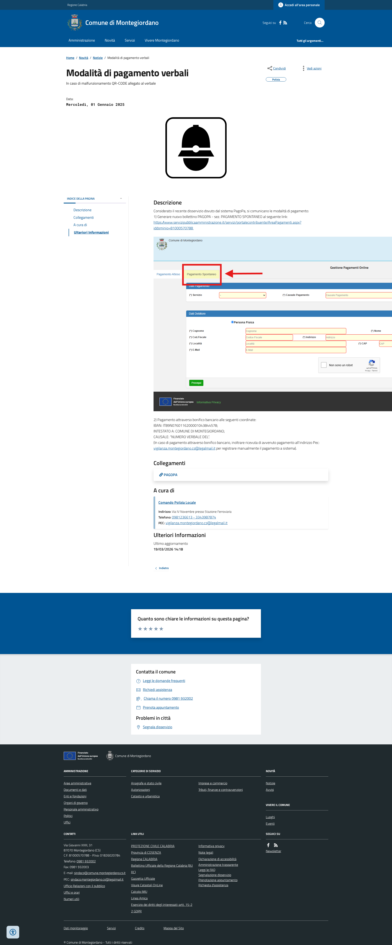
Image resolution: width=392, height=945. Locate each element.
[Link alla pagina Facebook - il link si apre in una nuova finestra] (280, 22)
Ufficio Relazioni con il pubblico (84, 885)
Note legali (205, 852)
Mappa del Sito (174, 928)
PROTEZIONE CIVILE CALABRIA (153, 845)
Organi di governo (76, 802)
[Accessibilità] (13, 932)
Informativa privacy (211, 845)
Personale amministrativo (81, 809)
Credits (139, 928)
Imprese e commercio (212, 783)
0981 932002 (86, 861)
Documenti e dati (75, 789)
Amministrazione (82, 40)
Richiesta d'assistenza (213, 885)
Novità (110, 40)
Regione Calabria (77, 5)
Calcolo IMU (139, 891)
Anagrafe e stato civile (146, 783)
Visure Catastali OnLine (147, 885)
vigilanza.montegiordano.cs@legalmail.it (184, 448)
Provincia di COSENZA (146, 852)
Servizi (130, 40)
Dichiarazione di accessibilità (217, 859)
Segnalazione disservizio (214, 874)
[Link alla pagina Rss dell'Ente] (275, 845)
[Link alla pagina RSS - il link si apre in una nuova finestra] (285, 22)
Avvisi (270, 789)
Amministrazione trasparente (218, 864)
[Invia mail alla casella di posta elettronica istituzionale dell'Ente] (100, 873)
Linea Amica (139, 898)
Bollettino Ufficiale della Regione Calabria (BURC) (162, 868)
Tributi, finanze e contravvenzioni (220, 789)
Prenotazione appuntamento (217, 880)
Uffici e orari (72, 892)
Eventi (270, 823)
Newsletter (273, 851)
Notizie (98, 57)
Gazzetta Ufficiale (143, 878)
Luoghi (270, 817)
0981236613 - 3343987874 (194, 517)
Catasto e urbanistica (145, 796)
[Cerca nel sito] (318, 23)
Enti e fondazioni (75, 796)
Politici (68, 815)
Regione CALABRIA (144, 859)
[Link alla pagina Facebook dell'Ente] (268, 845)
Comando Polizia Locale (177, 502)
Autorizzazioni (140, 789)
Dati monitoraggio (76, 928)
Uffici (67, 822)
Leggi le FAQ (206, 869)
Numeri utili (71, 898)
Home (70, 57)
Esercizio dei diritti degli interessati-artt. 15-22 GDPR (161, 908)
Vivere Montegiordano (162, 40)
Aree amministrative (77, 783)
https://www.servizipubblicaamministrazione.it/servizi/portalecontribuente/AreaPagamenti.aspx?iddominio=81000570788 (227, 225)
